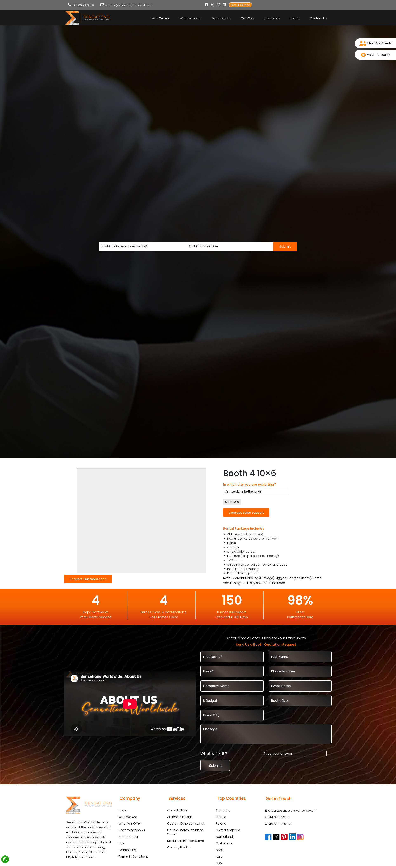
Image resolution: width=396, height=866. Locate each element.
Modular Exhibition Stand (185, 841)
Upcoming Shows (132, 830)
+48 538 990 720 (279, 824)
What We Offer (191, 18)
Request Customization (88, 579)
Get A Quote (240, 5)
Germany (223, 810)
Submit (285, 246)
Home (123, 810)
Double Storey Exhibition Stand (185, 832)
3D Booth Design (180, 817)
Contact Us (318, 18)
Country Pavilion (179, 847)
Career (294, 18)
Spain (220, 850)
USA (219, 863)
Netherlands (225, 836)
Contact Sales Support (246, 512)
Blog (122, 843)
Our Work (247, 18)
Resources (272, 18)
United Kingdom (228, 830)
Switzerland (224, 843)
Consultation (177, 810)
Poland (221, 823)
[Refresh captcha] (256, 753)
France (221, 817)
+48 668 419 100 (83, 5)
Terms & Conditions (133, 856)
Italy (219, 856)
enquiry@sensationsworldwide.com (129, 5)
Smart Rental (221, 18)
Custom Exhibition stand (185, 823)
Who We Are (161, 18)
